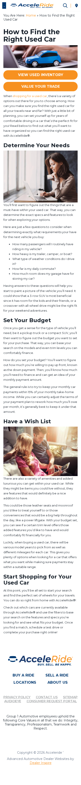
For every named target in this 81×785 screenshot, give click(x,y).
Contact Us (47, 697)
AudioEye (12, 701)
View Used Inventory (40, 75)
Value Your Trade (40, 86)
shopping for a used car (30, 96)
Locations (25, 682)
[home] (32, 5)
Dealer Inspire (41, 763)
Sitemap (70, 697)
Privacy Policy (16, 697)
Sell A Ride (56, 675)
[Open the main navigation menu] (4, 5)
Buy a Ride (23, 675)
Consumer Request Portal (52, 701)
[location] (76, 5)
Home (31, 15)
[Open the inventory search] (65, 5)
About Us (57, 682)
